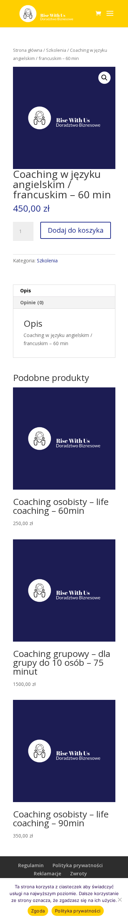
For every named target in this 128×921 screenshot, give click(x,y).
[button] (104, 78)
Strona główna (27, 50)
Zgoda (38, 911)
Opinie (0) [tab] (32, 302)
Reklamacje (47, 873)
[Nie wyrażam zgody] (119, 899)
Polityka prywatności (78, 865)
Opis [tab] (25, 290)
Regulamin (31, 865)
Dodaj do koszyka (75, 230)
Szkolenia (56, 50)
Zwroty (78, 873)
